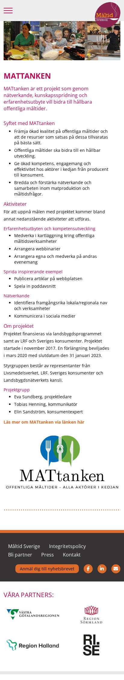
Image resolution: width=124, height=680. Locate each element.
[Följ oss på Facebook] (88, 567)
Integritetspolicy (67, 546)
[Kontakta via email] (115, 567)
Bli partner (20, 554)
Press (47, 554)
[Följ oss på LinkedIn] (102, 567)
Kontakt (72, 554)
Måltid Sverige (24, 546)
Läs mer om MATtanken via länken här (44, 422)
